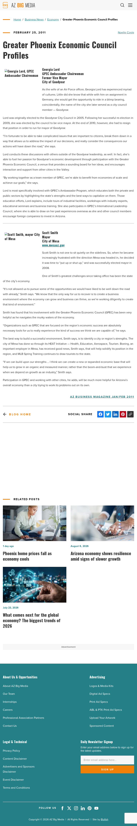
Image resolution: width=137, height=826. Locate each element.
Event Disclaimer (13, 780)
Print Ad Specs (99, 702)
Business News (34, 19)
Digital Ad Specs (100, 694)
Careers (7, 710)
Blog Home (20, 414)
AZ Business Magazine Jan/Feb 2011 (102, 397)
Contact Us (10, 726)
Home (17, 19)
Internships (10, 702)
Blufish (104, 819)
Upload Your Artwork (102, 718)
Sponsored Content (102, 726)
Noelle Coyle (126, 32)
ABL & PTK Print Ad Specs (106, 710)
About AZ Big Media (15, 686)
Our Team (9, 694)
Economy (53, 19)
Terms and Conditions (16, 788)
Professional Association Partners (23, 718)
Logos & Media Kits (101, 686)
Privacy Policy (11, 751)
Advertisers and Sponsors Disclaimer (18, 769)
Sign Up (107, 769)
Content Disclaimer (15, 759)
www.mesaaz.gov (53, 245)
